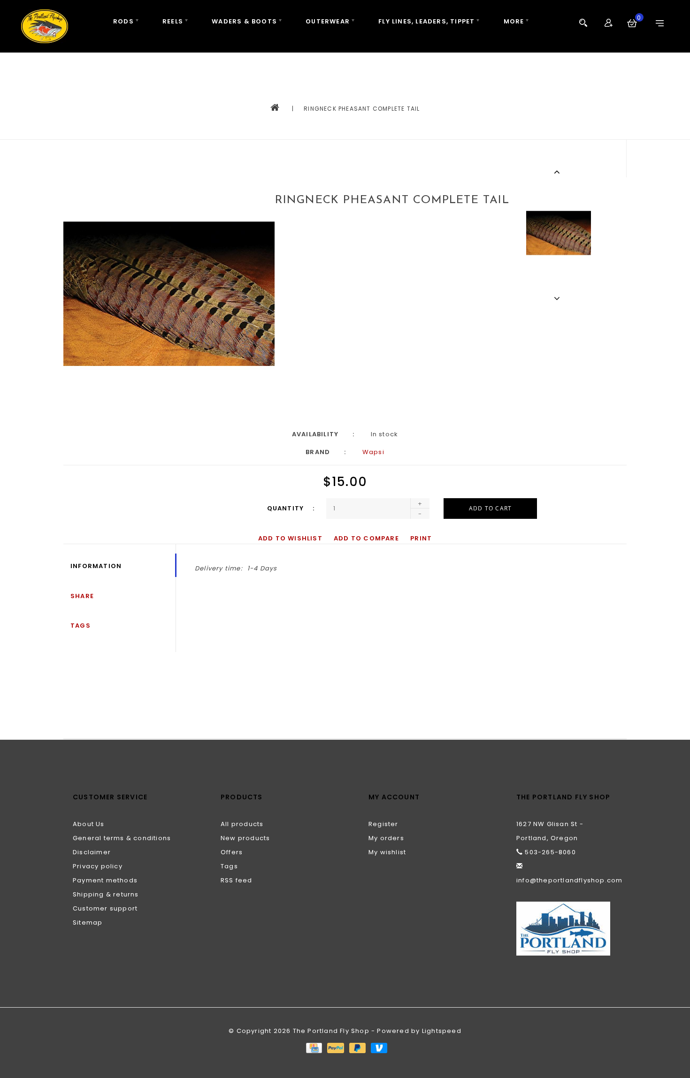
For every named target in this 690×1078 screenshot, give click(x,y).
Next (558, 298)
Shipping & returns (106, 894)
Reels (172, 21)
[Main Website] (566, 929)
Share (82, 596)
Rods (123, 21)
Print (421, 538)
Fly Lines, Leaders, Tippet (426, 21)
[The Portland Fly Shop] (44, 26)
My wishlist (387, 852)
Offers (232, 852)
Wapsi (373, 452)
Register (383, 824)
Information (96, 566)
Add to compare (366, 538)
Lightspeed (441, 1030)
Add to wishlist (290, 538)
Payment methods (105, 880)
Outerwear (328, 21)
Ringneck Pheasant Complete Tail (362, 109)
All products (242, 824)
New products (245, 838)
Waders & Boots (244, 21)
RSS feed (237, 880)
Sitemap (87, 922)
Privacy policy (98, 866)
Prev (558, 171)
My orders (386, 838)
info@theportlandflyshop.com (569, 880)
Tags (80, 625)
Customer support (105, 908)
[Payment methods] (313, 1047)
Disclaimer (92, 852)
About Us (89, 824)
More (514, 21)
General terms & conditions (122, 838)
